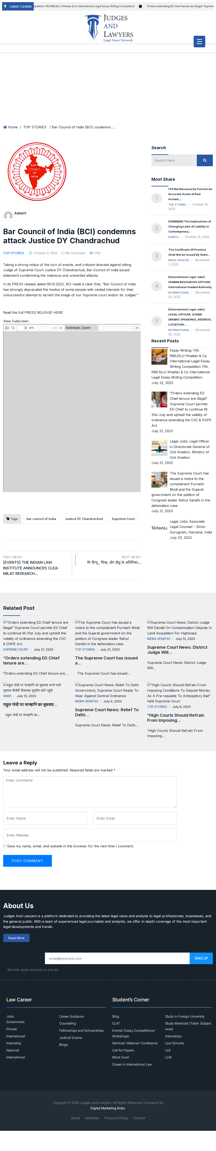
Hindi (7, 696)
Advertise (92, 1118)
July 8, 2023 (112, 701)
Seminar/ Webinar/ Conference (135, 1043)
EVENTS (173, 237)
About (75, 1118)
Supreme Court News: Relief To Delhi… (107, 712)
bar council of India (41, 519)
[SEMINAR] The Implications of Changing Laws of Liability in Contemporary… (189, 226)
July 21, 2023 (43, 649)
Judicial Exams (70, 1037)
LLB (168, 1050)
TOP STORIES (34, 127)
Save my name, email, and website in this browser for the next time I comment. (70, 846)
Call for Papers (123, 1050)
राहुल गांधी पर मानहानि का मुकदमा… (30, 704)
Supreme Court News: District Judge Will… (177, 650)
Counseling (67, 1023)
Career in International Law (132, 1064)
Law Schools (174, 1043)
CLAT (116, 1023)
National (12, 1050)
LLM (168, 1057)
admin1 (20, 213)
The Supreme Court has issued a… (106, 660)
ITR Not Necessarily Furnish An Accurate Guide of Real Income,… (190, 194)
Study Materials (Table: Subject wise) (188, 1026)
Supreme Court (123, 519)
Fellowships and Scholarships (81, 1030)
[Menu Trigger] (199, 41)
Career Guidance (71, 1016)
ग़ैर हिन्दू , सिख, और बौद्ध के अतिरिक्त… (114, 560)
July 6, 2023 (181, 706)
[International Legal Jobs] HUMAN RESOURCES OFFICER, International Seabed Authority (190, 282)
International (178, 292)
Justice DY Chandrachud (84, 519)
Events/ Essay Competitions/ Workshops (133, 1033)
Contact (139, 1118)
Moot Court (120, 1057)
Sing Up (201, 958)
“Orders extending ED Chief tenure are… (31, 660)
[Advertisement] (108, 84)
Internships (173, 1036)
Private (11, 1029)
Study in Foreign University (185, 1016)
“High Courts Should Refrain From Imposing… (175, 718)
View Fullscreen (15, 321)
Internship (13, 1043)
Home (13, 127)
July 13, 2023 (185, 639)
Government (15, 1022)
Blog (115, 1016)
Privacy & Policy (116, 1118)
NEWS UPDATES (178, 260)
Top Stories (177, 204)
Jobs (10, 1016)
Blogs (63, 1044)
